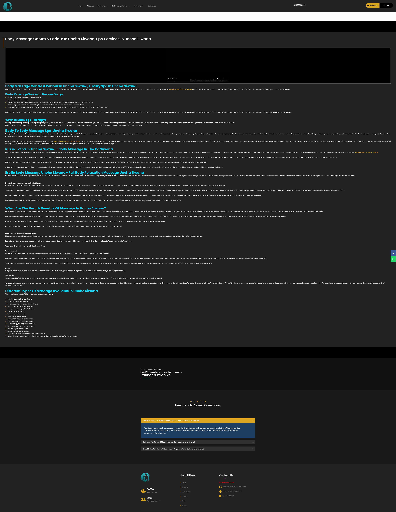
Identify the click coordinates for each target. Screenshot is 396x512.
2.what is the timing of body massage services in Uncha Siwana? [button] (169, 442)
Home (81, 6)
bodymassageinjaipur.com (232, 491)
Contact (184, 496)
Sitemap (184, 505)
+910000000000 (373, 5)
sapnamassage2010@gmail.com (234, 486)
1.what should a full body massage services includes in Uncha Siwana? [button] (171, 421)
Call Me (386, 5)
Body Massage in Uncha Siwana (180, 89)
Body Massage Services (120, 6)
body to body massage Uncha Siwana (67, 141)
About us (185, 487)
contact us (152, 6)
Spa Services (102, 6)
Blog (183, 501)
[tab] (198, 420)
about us (90, 6)
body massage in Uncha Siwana (366, 152)
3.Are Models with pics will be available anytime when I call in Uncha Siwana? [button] (173, 449)
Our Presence (186, 492)
